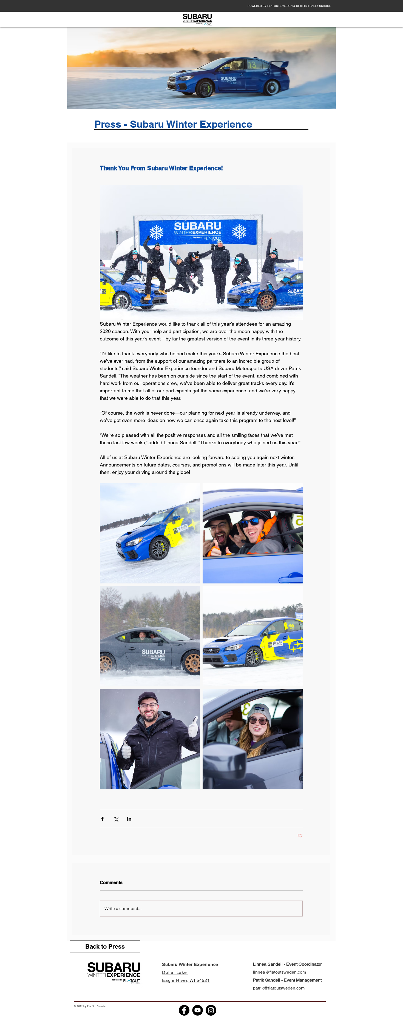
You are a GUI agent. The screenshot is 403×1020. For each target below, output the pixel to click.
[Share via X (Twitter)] (115, 818)
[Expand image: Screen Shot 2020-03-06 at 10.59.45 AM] (150, 533)
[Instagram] (211, 1010)
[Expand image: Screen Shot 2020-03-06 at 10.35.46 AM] (253, 533)
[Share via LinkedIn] (129, 818)
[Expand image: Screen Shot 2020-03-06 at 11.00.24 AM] (150, 739)
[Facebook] (184, 1010)
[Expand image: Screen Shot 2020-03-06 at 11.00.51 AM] (253, 739)
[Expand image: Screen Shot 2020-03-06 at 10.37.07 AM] (150, 636)
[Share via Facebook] (102, 818)
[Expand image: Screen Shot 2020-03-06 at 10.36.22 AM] (253, 636)
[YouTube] (197, 1010)
